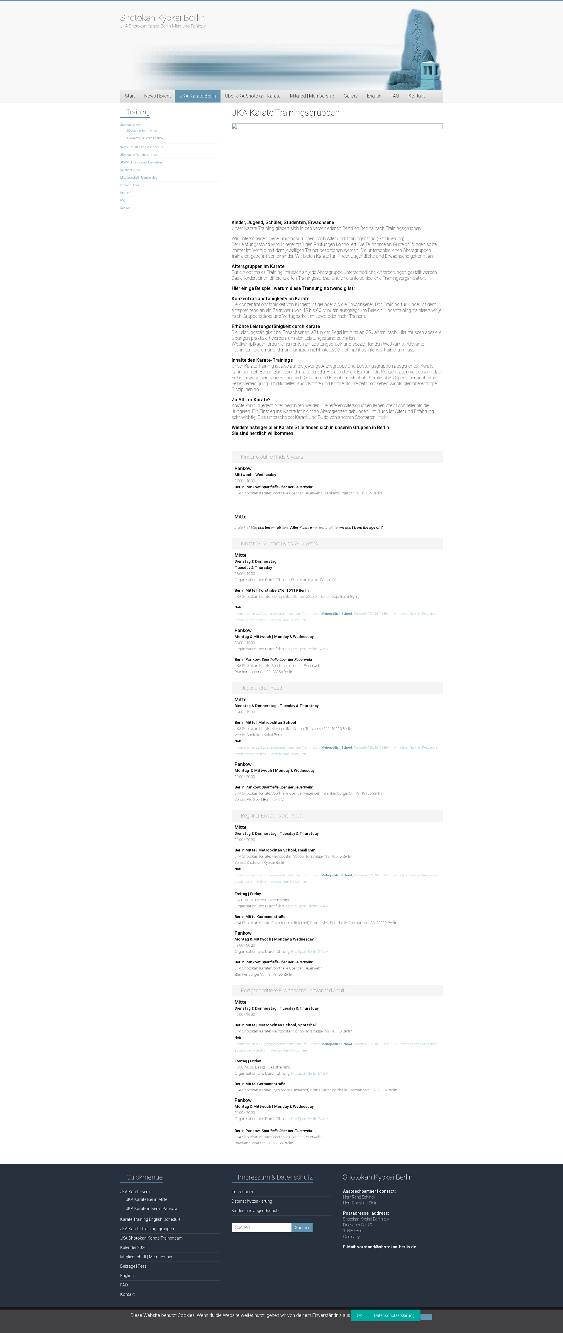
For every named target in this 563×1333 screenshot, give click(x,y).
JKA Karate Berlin (131, 125)
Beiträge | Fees (129, 185)
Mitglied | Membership (312, 96)
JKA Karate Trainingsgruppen (139, 154)
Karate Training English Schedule (142, 147)
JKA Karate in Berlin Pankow (144, 138)
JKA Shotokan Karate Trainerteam (141, 162)
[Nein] (426, 1317)
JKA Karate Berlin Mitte (141, 130)
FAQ (395, 96)
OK (359, 1315)
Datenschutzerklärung (252, 1201)
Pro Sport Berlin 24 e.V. (310, 649)
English (374, 96)
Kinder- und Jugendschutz (255, 1210)
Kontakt (416, 96)
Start (130, 96)
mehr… (384, 417)
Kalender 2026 (130, 170)
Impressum (242, 1191)
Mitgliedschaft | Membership (138, 177)
